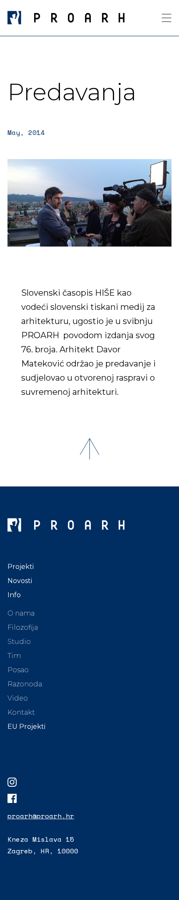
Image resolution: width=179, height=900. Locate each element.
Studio (19, 642)
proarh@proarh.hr (40, 816)
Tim (14, 656)
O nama (21, 613)
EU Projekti (26, 726)
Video (17, 698)
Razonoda (24, 684)
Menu (167, 18)
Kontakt (21, 712)
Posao (18, 670)
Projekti (20, 567)
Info (14, 595)
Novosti (19, 581)
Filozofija (22, 627)
